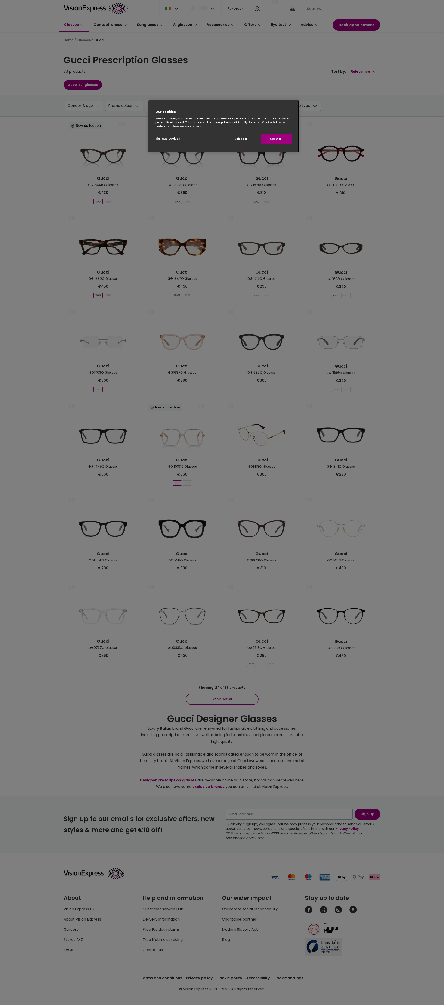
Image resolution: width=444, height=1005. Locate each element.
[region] (223, 126)
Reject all (241, 139)
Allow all (276, 139)
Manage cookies (167, 138)
